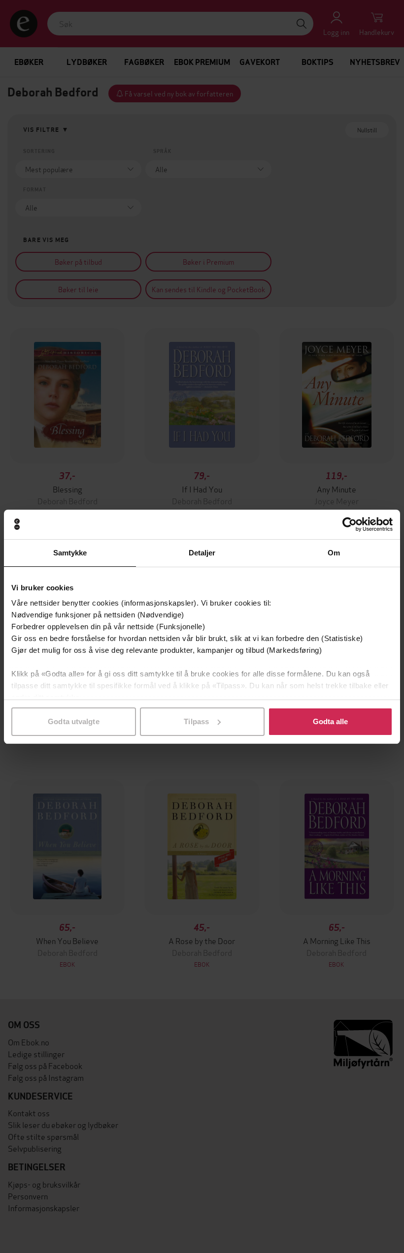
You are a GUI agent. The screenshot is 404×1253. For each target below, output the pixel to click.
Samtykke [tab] (70, 553)
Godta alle (330, 721)
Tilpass (196, 721)
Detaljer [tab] (202, 553)
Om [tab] (334, 553)
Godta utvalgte (73, 721)
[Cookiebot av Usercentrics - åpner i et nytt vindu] (349, 524)
